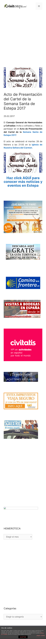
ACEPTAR (23, 637)
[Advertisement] (23, 37)
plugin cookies (41, 635)
